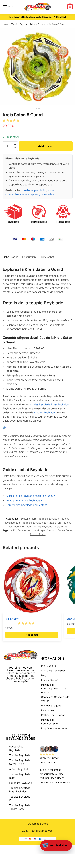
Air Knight (12, 619)
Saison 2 (52, 530)
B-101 (13, 530)
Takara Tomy (65, 530)
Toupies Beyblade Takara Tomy (27, 24)
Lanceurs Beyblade (20, 782)
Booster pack (25, 530)
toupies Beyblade (44, 412)
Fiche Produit (10, 256)
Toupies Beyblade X (19, 798)
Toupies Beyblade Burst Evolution (42, 522)
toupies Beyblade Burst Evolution (49, 404)
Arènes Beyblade (19, 769)
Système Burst (29, 518)
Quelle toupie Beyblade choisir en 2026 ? (30, 495)
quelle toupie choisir (34, 190)
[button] (11, 120)
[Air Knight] (32, 585)
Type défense (38, 534)
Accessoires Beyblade (16, 748)
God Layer (40, 530)
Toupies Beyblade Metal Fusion (19, 762)
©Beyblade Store (37, 823)
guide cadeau (47, 194)
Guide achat (47, 256)
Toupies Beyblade (49, 518)
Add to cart (46, 146)
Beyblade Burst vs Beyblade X (24, 500)
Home (6, 24)
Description (29, 256)
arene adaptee (29, 194)
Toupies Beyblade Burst (19, 776)
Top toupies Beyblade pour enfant (26, 504)
